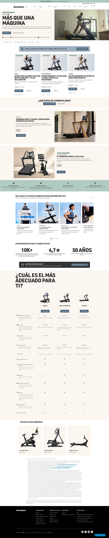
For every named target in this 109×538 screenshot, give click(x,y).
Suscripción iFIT (86, 7)
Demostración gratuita (54, 521)
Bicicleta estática (40, 7)
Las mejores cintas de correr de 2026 (83, 516)
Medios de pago (53, 516)
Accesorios (75, 6)
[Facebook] (82, 532)
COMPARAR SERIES (61, 103)
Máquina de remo (56, 7)
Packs (69, 6)
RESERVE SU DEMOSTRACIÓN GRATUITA (79, 264)
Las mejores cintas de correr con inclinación (85, 521)
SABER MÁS (29, 90)
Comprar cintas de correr (7, 41)
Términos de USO (39, 518)
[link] (19, 7)
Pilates (34, 6)
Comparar (38, 41)
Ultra (64, 6)
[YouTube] (89, 532)
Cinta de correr (26, 7)
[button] (91, 5)
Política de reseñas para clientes (42, 516)
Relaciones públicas (39, 514)
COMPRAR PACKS (61, 171)
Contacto (63, 512)
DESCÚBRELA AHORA (21, 135)
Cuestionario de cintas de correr (20, 41)
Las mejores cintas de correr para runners (84, 518)
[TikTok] (92, 532)
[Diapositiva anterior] (2, 1)
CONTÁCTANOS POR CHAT (82, 48)
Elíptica (49, 6)
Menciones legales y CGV (40, 519)
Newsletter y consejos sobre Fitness (68, 514)
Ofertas (80, 6)
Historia (37, 512)
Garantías (51, 518)
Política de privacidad (40, 521)
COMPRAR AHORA (6, 32)
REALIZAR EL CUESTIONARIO (18, 32)
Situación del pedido (53, 512)
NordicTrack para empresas (41, 523)
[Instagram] (85, 532)
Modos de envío (53, 514)
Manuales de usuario (54, 519)
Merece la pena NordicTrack (82, 519)
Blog (77, 512)
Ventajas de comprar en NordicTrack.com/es (85, 514)
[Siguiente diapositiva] (106, 1)
